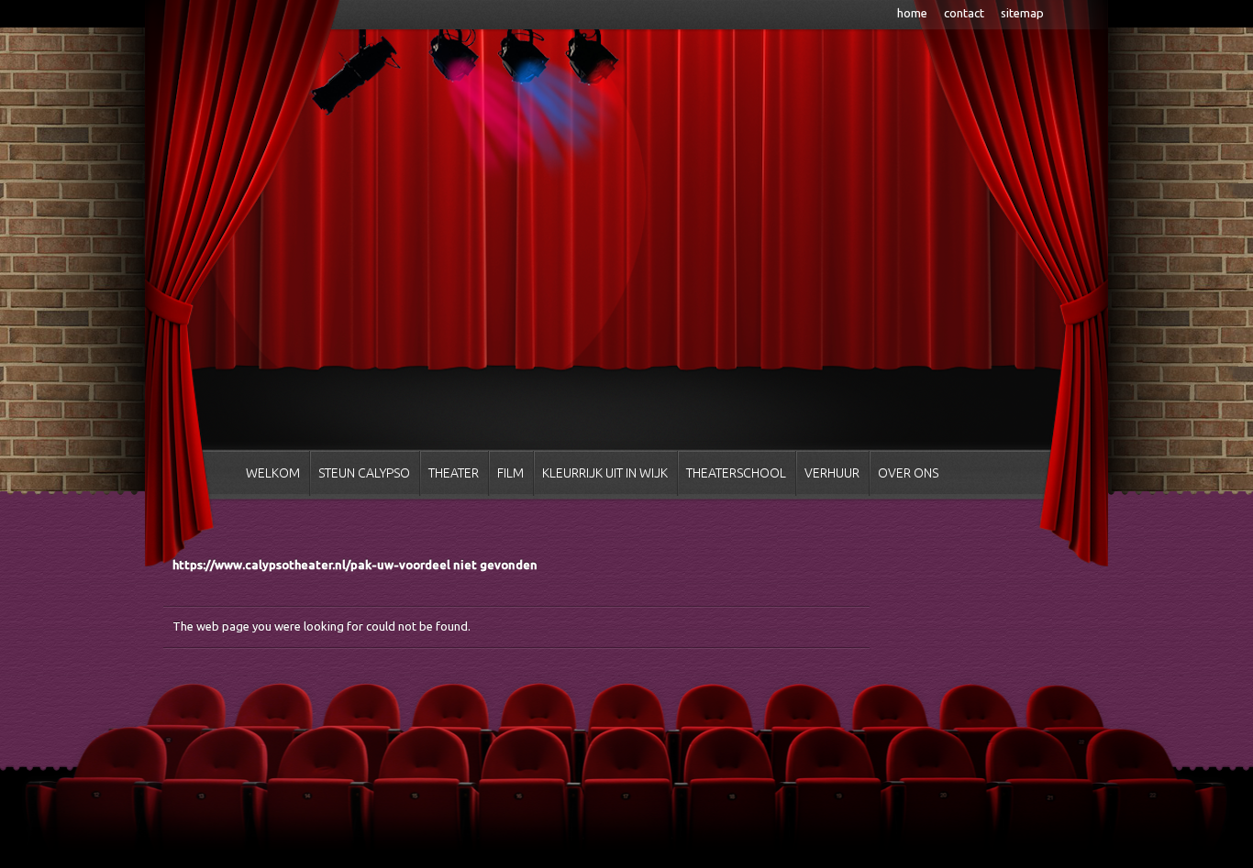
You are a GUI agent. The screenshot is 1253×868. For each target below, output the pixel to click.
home (912, 12)
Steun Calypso (364, 473)
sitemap (1022, 12)
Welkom (273, 473)
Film (510, 473)
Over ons (908, 473)
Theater (453, 473)
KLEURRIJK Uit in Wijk (605, 473)
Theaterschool (736, 473)
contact (964, 12)
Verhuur (831, 473)
